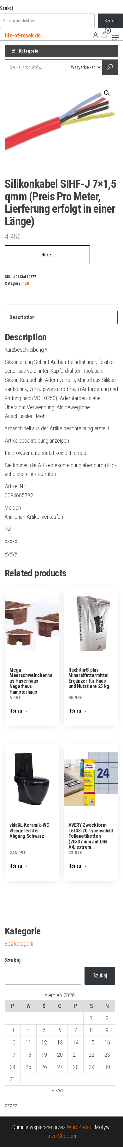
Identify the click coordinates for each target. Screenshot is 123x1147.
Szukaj (6, 8)
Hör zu (47, 254)
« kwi (57, 1090)
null (25, 283)
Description (22, 317)
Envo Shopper (61, 1136)
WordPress (79, 1127)
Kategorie (28, 51)
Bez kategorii (19, 943)
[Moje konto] (95, 34)
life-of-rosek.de (22, 35)
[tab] (61, 317)
